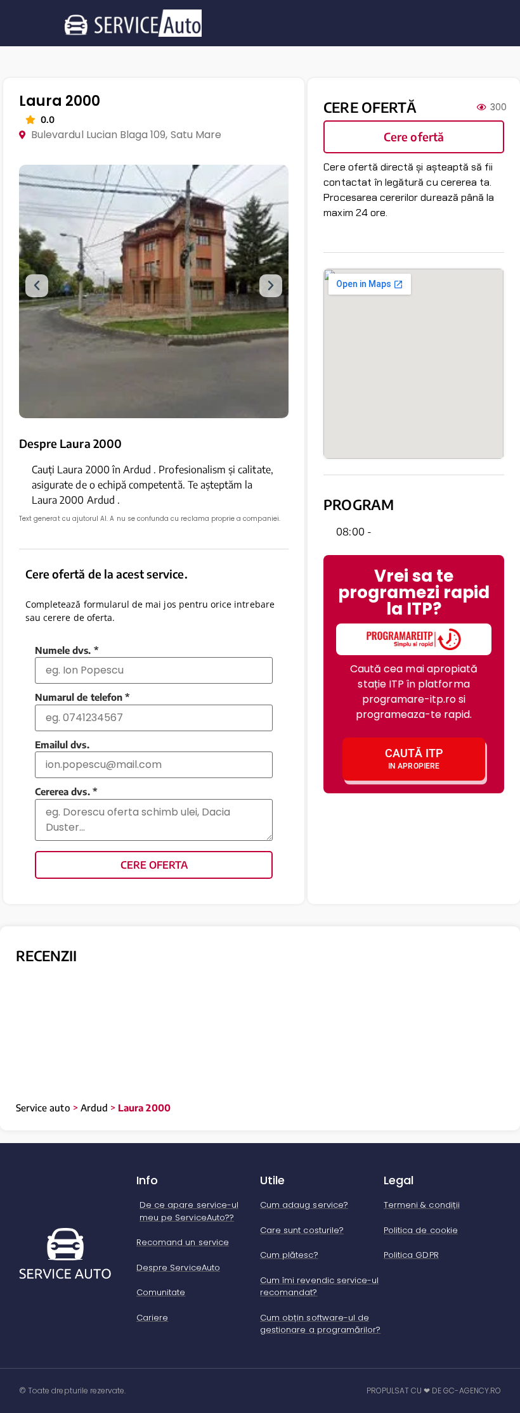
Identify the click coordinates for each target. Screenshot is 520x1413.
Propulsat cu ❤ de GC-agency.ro (434, 1390)
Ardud (94, 1107)
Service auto (43, 1107)
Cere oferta (154, 865)
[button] (36, 285)
